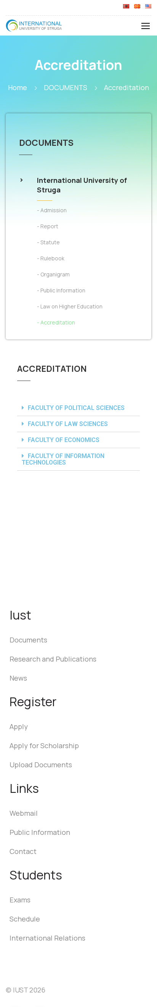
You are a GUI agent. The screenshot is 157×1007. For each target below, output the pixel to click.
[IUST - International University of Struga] (34, 27)
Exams (20, 899)
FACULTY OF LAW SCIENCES (68, 424)
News (18, 678)
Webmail (24, 813)
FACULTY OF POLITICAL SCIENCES (76, 408)
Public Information (40, 832)
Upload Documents (41, 764)
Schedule (25, 918)
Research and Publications (53, 658)
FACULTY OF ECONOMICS (63, 440)
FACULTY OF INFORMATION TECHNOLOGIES (63, 459)
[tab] (78, 408)
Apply (19, 726)
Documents (28, 639)
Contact (23, 851)
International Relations (47, 937)
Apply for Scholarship (44, 745)
